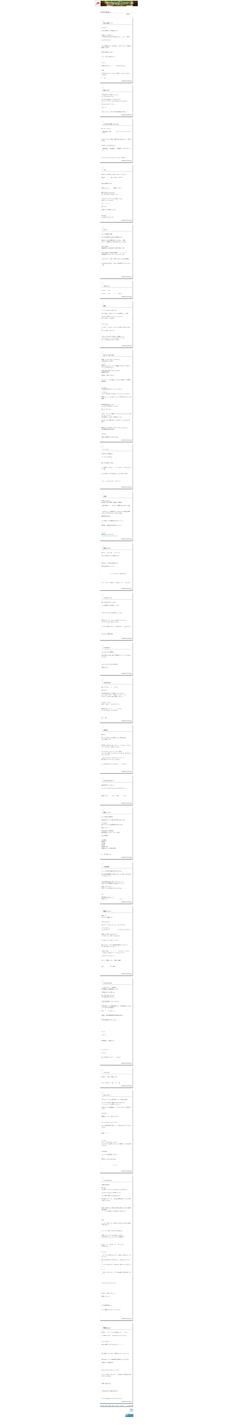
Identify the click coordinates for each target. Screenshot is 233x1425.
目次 (113, 1405)
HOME (122, 1405)
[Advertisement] (116, 1420)
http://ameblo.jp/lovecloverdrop (109, 536)
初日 (106, 1405)
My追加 (131, 1411)
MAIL (117, 1405)
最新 (109, 1405)
